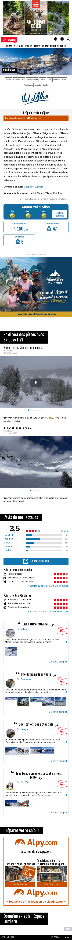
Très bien (8, 539)
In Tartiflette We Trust (54, 46)
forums (28, 46)
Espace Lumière (35, 186)
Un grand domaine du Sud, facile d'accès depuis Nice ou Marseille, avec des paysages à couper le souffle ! (36, 640)
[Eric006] (10, 786)
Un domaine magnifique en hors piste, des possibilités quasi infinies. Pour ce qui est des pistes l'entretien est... (36, 793)
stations (18, 46)
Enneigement (32, 80)
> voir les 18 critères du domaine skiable (48, 611)
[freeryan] (10, 733)
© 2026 (55, 937)
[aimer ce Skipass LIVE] (67, 414)
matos (37, 46)
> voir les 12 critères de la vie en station (48, 586)
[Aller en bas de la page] (68, 929)
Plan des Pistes (59, 80)
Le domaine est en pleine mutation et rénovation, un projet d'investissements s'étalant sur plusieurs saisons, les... (36, 741)
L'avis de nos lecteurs (20, 517)
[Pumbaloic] (10, 683)
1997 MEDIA (8, 937)
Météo (8, 80)
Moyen (6, 542)
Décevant (8, 546)
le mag (9, 46)
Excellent (8, 535)
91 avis (65, 531)
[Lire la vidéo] (36, 383)
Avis (49, 80)
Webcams (28, 85)
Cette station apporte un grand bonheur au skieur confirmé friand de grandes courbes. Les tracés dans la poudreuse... (36, 691)
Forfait (42, 80)
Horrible (7, 550)
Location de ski (41, 85)
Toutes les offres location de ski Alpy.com (36, 901)
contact (66, 937)
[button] (62, 39)
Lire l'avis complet (58, 661)
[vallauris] (10, 633)
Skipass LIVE (19, 80)
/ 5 (62, 632)
